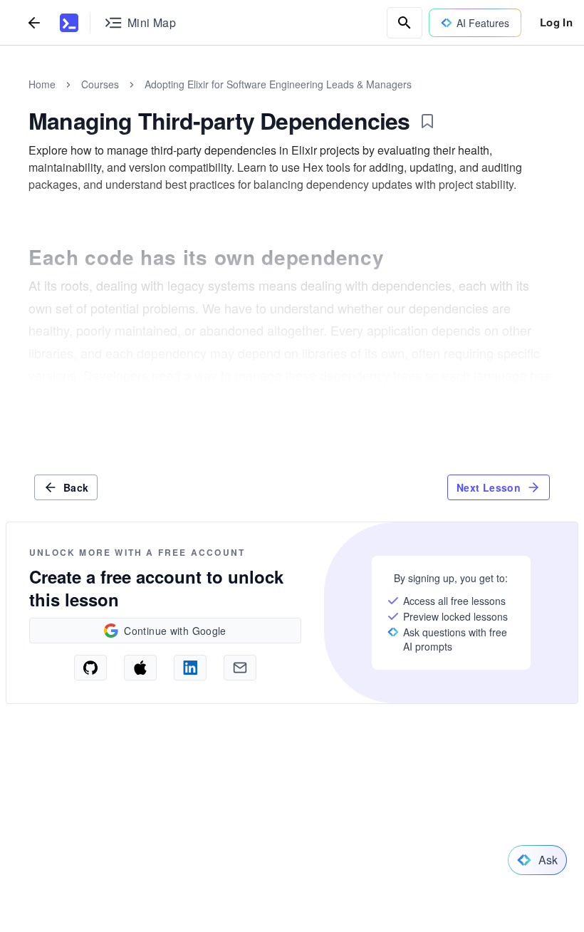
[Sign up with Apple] (140, 667)
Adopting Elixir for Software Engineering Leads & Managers (278, 84)
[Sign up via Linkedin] (190, 667)
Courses (100, 84)
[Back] (34, 22)
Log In (556, 22)
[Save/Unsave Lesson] (427, 121)
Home (42, 84)
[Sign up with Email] (240, 667)
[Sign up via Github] (90, 667)
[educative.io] (69, 23)
